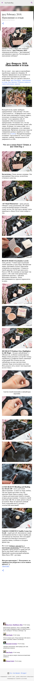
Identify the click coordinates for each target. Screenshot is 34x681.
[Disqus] (17, 598)
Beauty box (6, 566)
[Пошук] (32, 3)
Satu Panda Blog (9, 3)
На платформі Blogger (18, 673)
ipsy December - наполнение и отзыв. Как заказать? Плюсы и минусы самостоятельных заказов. (16, 82)
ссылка (12, 134)
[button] (3, 23)
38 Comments (12, 20)
